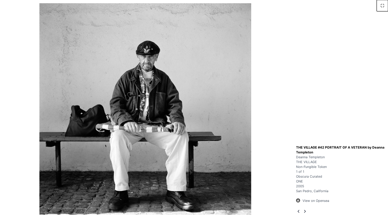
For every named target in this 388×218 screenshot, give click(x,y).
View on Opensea (316, 201)
